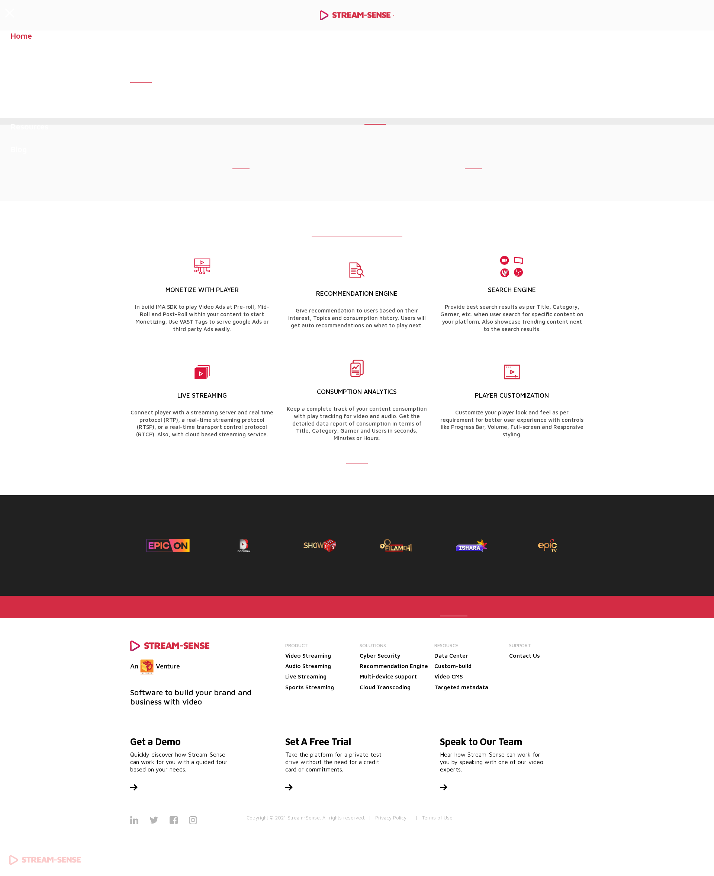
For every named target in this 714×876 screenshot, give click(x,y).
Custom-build (453, 666)
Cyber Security (380, 655)
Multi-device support (388, 676)
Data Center (451, 655)
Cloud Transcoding (385, 687)
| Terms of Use (434, 818)
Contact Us (524, 655)
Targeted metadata (461, 687)
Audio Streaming (308, 666)
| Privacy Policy (387, 818)
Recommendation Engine (394, 666)
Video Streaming (308, 655)
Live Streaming (306, 676)
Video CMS (448, 676)
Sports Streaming (309, 687)
